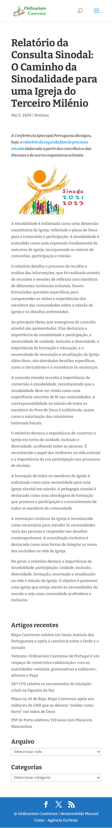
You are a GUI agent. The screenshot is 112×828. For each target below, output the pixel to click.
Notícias (41, 115)
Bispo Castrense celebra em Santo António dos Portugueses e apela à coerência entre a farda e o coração (55, 641)
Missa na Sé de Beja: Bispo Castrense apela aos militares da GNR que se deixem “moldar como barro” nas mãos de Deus (52, 705)
